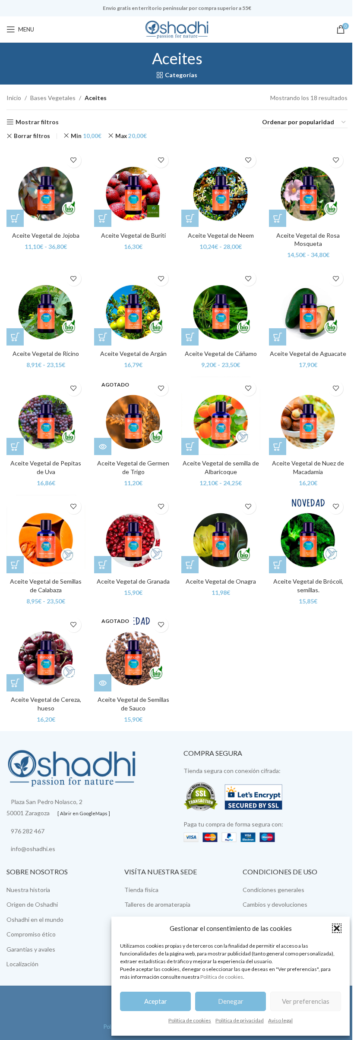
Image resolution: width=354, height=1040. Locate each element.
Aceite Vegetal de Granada (133, 581)
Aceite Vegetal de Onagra (221, 581)
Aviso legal (280, 1020)
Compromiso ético (31, 934)
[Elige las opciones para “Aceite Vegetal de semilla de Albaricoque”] (190, 446)
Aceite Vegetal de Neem (221, 235)
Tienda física (141, 889)
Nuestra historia (28, 889)
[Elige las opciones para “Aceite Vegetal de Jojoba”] (15, 218)
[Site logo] (177, 28)
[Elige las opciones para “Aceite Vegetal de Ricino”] (15, 337)
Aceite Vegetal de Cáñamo (221, 353)
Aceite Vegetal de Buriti (133, 235)
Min (86, 135)
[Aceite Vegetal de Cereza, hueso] (45, 652)
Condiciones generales (273, 889)
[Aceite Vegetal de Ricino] (45, 306)
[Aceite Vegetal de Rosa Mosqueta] (308, 187)
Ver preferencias (305, 1001)
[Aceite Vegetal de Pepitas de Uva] (45, 416)
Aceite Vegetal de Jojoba (45, 235)
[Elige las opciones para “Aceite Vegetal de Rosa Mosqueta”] (277, 218)
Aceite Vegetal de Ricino (46, 353)
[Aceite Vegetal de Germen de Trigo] (133, 416)
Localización (22, 964)
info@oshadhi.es (33, 848)
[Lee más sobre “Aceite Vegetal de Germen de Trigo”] (102, 446)
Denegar (230, 1001)
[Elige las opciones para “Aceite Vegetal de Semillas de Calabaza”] (15, 564)
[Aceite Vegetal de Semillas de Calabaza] (45, 534)
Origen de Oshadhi (32, 904)
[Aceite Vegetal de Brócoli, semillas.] (308, 534)
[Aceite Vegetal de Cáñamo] (220, 306)
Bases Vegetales (53, 97)
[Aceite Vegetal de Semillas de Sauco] (133, 652)
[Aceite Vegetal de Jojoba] (45, 187)
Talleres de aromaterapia (157, 904)
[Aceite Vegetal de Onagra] (220, 534)
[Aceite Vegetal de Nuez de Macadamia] (308, 416)
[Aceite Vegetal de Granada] (133, 534)
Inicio (13, 97)
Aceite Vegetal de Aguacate (308, 353)
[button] (336, 928)
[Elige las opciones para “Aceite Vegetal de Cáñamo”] (190, 337)
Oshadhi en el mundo (34, 919)
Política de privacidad (239, 1020)
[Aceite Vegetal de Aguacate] (308, 306)
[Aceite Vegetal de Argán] (133, 306)
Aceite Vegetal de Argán (133, 353)
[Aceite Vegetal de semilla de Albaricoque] (220, 416)
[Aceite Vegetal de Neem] (220, 187)
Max (131, 135)
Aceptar (155, 1001)
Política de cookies (221, 977)
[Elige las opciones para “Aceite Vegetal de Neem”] (190, 218)
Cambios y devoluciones (275, 904)
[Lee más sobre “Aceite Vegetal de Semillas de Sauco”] (102, 682)
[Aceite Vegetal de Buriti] (133, 187)
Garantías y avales (30, 949)
